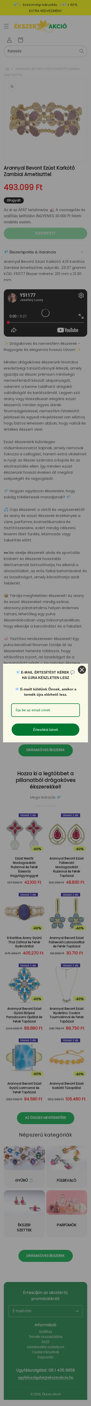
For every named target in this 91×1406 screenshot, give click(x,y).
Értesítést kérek (45, 730)
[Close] (82, 670)
